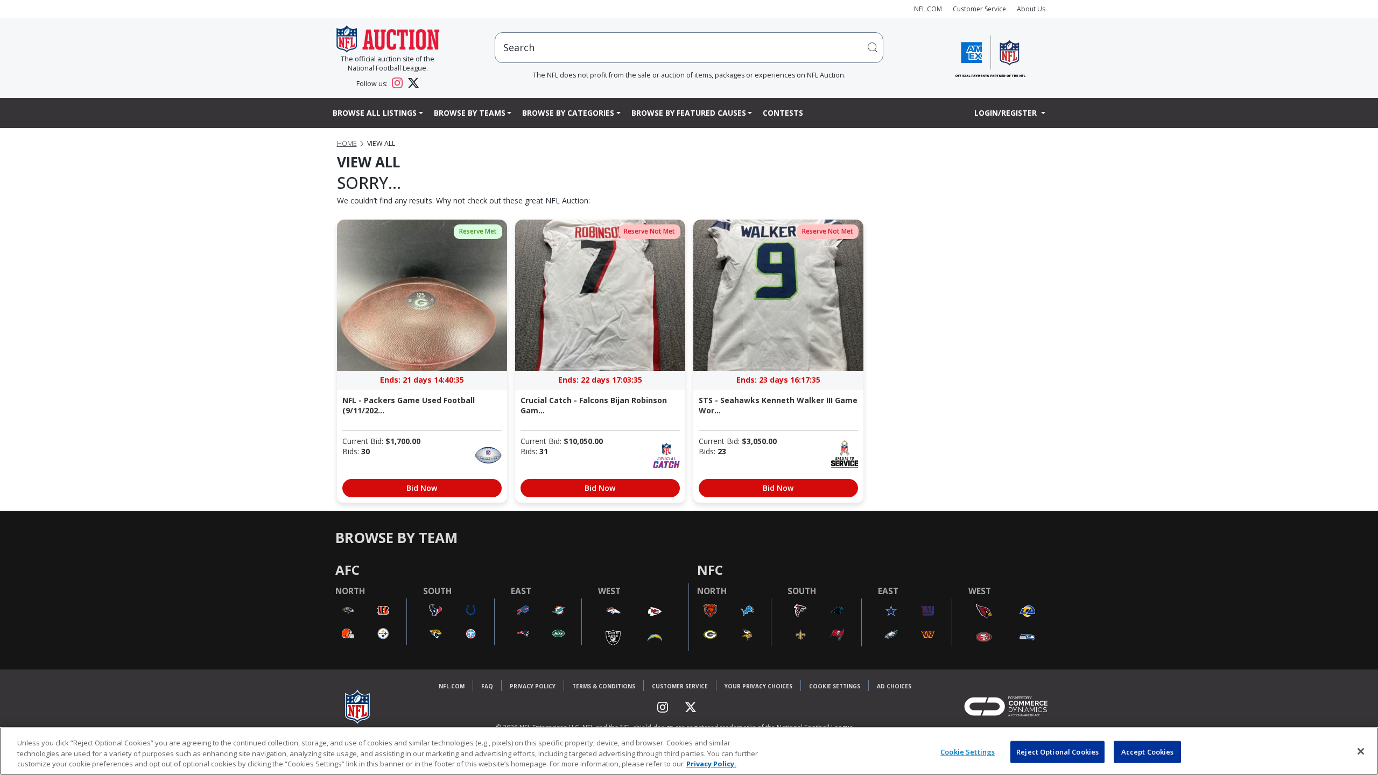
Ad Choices (894, 686)
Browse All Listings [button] (375, 113)
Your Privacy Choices (758, 686)
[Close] (1361, 751)
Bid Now (421, 488)
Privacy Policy (533, 686)
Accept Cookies (1147, 751)
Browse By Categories (568, 113)
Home (347, 143)
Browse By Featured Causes (688, 113)
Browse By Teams (469, 113)
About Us (1031, 8)
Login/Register (1006, 113)
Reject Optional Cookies (1057, 751)
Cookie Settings (834, 686)
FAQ (487, 686)
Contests (783, 113)
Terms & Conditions (603, 686)
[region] (689, 751)
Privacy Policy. (711, 764)
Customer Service (979, 8)
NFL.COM (928, 8)
